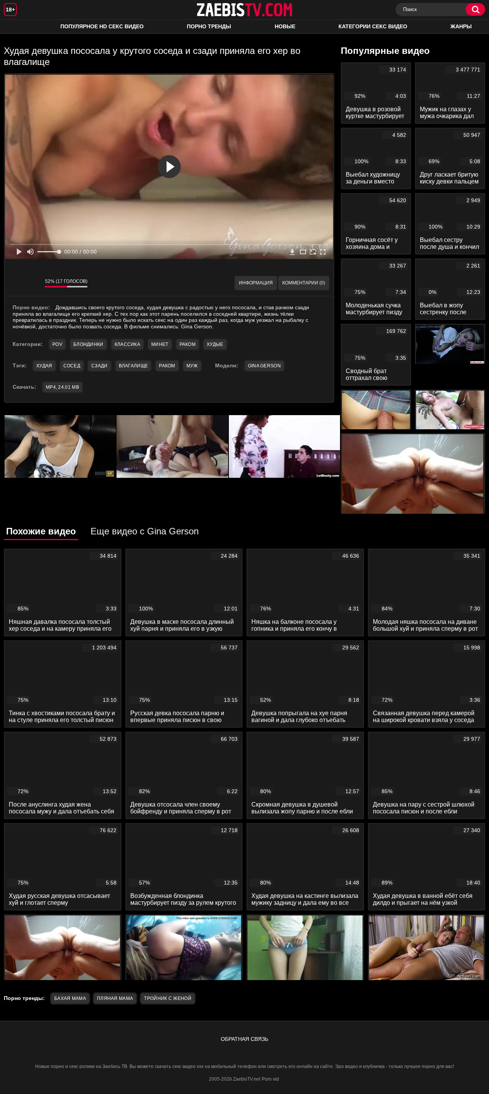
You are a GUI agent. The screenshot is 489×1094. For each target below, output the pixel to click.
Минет (159, 344)
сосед (72, 365)
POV (57, 344)
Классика (127, 344)
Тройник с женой (167, 998)
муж (192, 365)
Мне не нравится (33, 283)
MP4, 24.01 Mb (62, 387)
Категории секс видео (372, 26)
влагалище (133, 365)
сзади (99, 365)
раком (167, 365)
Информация (256, 283)
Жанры (461, 26)
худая (44, 365)
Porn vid (270, 1079)
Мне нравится (16, 283)
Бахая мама (70, 998)
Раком (188, 344)
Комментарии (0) (303, 283)
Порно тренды (209, 26)
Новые (285, 26)
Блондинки (88, 344)
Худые (215, 344)
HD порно (17, 26)
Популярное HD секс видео (102, 26)
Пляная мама (115, 998)
